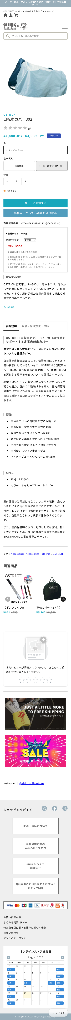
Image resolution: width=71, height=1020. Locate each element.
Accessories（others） (38, 553)
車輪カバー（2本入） (49, 607)
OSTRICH (58, 553)
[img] (15, 128)
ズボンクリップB (13, 607)
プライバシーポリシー (16, 938)
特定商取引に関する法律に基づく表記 (24, 927)
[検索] (8, 36)
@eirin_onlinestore (31, 783)
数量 (5, 175)
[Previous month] (8, 957)
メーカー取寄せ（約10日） (52, 165)
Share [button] (10, 306)
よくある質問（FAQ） (15, 922)
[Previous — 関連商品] (7, 599)
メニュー (65, 26)
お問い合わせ (11, 932)
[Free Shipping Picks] (35, 714)
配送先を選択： (13, 239)
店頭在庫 (19, 167)
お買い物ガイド (12, 917)
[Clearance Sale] (35, 751)
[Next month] (62, 957)
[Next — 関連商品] (63, 599)
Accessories (17, 553)
